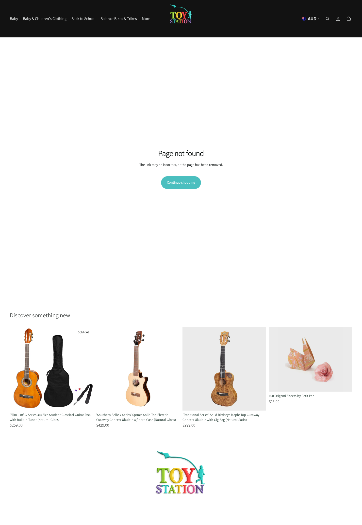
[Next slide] (86, 369)
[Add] (171, 402)
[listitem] (146, 19)
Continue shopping (181, 182)
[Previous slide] (17, 369)
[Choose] (344, 384)
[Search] (327, 18)
